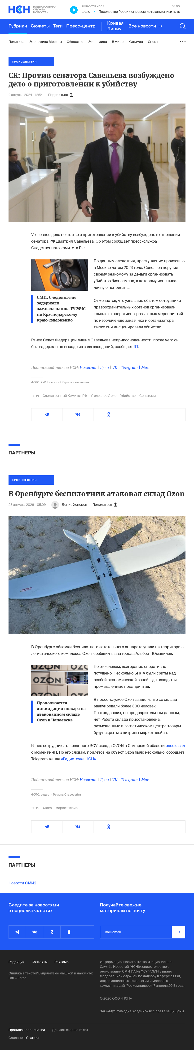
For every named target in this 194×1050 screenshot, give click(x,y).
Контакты (39, 962)
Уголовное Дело (103, 396)
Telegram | (131, 367)
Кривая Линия (115, 26)
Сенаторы (147, 396)
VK (114, 367)
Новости (88, 367)
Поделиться (58, 95)
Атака (47, 808)
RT (136, 346)
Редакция (17, 962)
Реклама (61, 962)
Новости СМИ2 (22, 883)
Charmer (33, 1038)
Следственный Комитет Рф (65, 396)
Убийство (128, 396)
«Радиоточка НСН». (79, 758)
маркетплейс (67, 808)
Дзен (104, 367)
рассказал (175, 745)
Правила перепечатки (27, 1030)
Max (145, 367)
